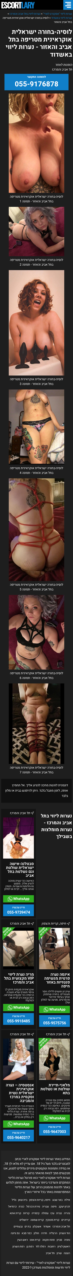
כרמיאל (12, 1207)
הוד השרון (64, 1233)
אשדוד (47, 1226)
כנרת (21, 1207)
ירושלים (23, 1220)
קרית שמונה (37, 1220)
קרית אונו (35, 1240)
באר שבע (57, 1200)
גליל (14, 1200)
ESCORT (17, 5)
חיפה (54, 1207)
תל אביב (50, 1253)
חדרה (44, 1233)
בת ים (28, 1226)
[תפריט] (68, 5)
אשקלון (37, 1226)
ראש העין (22, 1240)
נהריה (67, 1213)
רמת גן (30, 1246)
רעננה (67, 1253)
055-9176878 (36, 84)
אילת (67, 1200)
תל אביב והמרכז (61, 1226)
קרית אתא (15, 1213)
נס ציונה (15, 1233)
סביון (59, 1240)
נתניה (67, 1240)
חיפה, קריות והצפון (39, 1200)
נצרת (59, 1213)
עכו (52, 1213)
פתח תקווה (48, 1240)
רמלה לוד (41, 1246)
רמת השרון (18, 1246)
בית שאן (22, 1200)
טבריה (45, 1207)
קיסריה (36, 1213)
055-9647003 (54, 1132)
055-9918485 (18, 1021)
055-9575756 (54, 1023)
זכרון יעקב (64, 1207)
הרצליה (53, 1233)
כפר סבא (27, 1233)
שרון (59, 1253)
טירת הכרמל (33, 1207)
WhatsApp (20, 898)
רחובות (51, 1246)
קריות (26, 1213)
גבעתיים (18, 1226)
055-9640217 (18, 1137)
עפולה (44, 1213)
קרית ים (65, 1220)
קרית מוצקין (52, 1220)
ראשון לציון (63, 1246)
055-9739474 (18, 912)
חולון (36, 1233)
